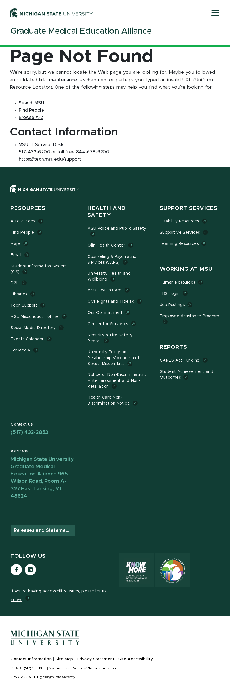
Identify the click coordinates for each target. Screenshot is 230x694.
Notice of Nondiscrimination (94, 668)
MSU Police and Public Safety (117, 229)
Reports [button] (173, 347)
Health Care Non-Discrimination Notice (109, 400)
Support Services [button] (188, 208)
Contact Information (31, 659)
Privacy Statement (95, 659)
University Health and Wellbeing (109, 276)
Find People (22, 233)
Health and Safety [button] (107, 212)
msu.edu (62, 668)
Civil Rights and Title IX (111, 302)
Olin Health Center (106, 245)
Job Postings (172, 305)
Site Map (64, 659)
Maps (15, 244)
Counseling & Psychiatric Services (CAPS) (112, 260)
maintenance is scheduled (78, 80)
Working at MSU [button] (186, 269)
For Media (20, 350)
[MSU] (115, 194)
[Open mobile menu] (215, 13)
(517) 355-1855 (35, 668)
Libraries (19, 294)
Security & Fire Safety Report (110, 338)
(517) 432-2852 (29, 432)
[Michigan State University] (51, 13)
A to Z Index (23, 221)
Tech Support (24, 305)
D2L (15, 283)
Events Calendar (27, 339)
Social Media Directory (33, 328)
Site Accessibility (135, 659)
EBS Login (170, 294)
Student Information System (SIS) (39, 269)
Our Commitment (105, 313)
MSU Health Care (105, 290)
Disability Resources (179, 221)
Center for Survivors (108, 324)
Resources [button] (28, 208)
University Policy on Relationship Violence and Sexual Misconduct (113, 358)
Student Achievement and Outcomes (186, 375)
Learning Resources (179, 244)
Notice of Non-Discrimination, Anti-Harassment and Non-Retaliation (117, 381)
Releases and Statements (43, 530)
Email (16, 255)
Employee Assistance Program (189, 316)
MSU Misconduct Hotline (35, 317)
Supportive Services (180, 233)
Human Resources (177, 282)
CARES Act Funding (180, 360)
